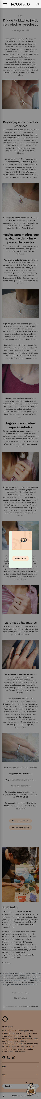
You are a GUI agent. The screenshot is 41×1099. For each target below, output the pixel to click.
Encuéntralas (20, 558)
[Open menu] (5, 4)
